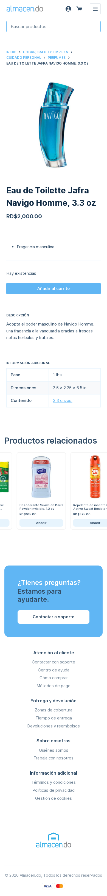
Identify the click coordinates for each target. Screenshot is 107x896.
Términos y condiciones (53, 782)
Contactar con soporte (53, 662)
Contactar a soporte (53, 616)
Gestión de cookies (53, 798)
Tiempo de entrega (53, 718)
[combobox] (53, 26)
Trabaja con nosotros (53, 758)
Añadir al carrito (53, 288)
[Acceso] (68, 9)
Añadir (38, 523)
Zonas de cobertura (53, 710)
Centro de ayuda (53, 670)
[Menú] (95, 8)
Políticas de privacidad (53, 790)
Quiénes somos (53, 750)
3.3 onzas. (62, 400)
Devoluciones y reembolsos (53, 726)
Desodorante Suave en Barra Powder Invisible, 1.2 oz (39, 507)
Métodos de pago (53, 685)
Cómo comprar (54, 677)
